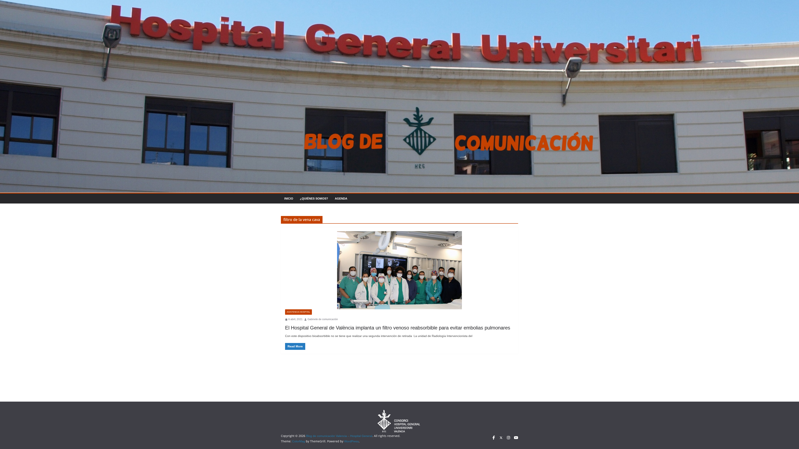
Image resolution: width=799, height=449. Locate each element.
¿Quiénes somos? (314, 198)
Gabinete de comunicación (323, 319)
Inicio (288, 198)
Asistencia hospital (298, 312)
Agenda (341, 198)
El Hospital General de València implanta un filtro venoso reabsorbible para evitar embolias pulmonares (397, 328)
